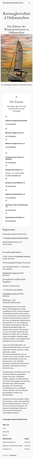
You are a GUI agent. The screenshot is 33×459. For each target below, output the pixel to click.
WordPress (13, 455)
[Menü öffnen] (29, 3)
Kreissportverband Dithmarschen (16, 238)
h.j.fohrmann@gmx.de (13, 175)
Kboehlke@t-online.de (22, 256)
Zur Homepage (10, 124)
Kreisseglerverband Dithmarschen (13, 3)
